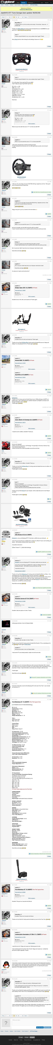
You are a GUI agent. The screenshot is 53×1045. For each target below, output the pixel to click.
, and (44, 551)
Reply (49, 46)
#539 (50, 960)
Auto (32, 1037)
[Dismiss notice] (51, 8)
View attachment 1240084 (20, 892)
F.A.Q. (21, 1039)
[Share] (48, 20)
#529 (50, 557)
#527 (50, 479)
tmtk (16, 482)
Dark (27, 1037)
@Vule (16, 39)
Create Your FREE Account (26, 9)
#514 (50, 137)
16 (9, 17)
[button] (26, 2)
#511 (50, 19)
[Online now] (6, 27)
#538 (50, 929)
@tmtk (23, 490)
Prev (3, 17)
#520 (50, 283)
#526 (50, 458)
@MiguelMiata (21, 28)
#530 (50, 593)
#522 (50, 355)
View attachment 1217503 (20, 937)
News (18, 2)
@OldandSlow (25, 342)
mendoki (17, 647)
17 (11, 17)
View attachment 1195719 (20, 422)
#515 (50, 181)
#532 (50, 635)
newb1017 (17, 996)
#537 (50, 911)
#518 (50, 239)
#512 (50, 74)
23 (22, 17)
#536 (50, 884)
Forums (23, 2)
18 (14, 17)
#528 (50, 530)
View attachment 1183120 (20, 377)
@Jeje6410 (14, 538)
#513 (50, 110)
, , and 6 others (43, 587)
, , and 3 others (42, 192)
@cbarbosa (24, 574)
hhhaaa (16, 113)
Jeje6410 (4, 14)
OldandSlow (17, 337)
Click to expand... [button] (31, 123)
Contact (10, 1039)
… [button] (7, 17)
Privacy (43, 1039)
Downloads (30, 2)
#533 (50, 662)
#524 (50, 415)
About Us (16, 1039)
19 (16, 17)
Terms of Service (27, 1039)
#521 (50, 334)
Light (21, 1037)
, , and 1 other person (41, 853)
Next (26, 17)
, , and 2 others (42, 693)
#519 (50, 261)
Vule (16, 34)
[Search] (51, 2)
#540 (50, 978)
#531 (50, 620)
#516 (50, 198)
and (46, 614)
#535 (50, 699)
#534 (50, 683)
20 (18, 17)
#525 (50, 442)
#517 (50, 219)
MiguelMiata (17, 22)
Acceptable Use (36, 1039)
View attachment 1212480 (20, 601)
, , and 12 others (41, 677)
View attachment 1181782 (20, 363)
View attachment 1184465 (20, 290)
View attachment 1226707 (20, 571)
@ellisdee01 (14, 398)
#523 (50, 395)
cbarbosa (17, 560)
